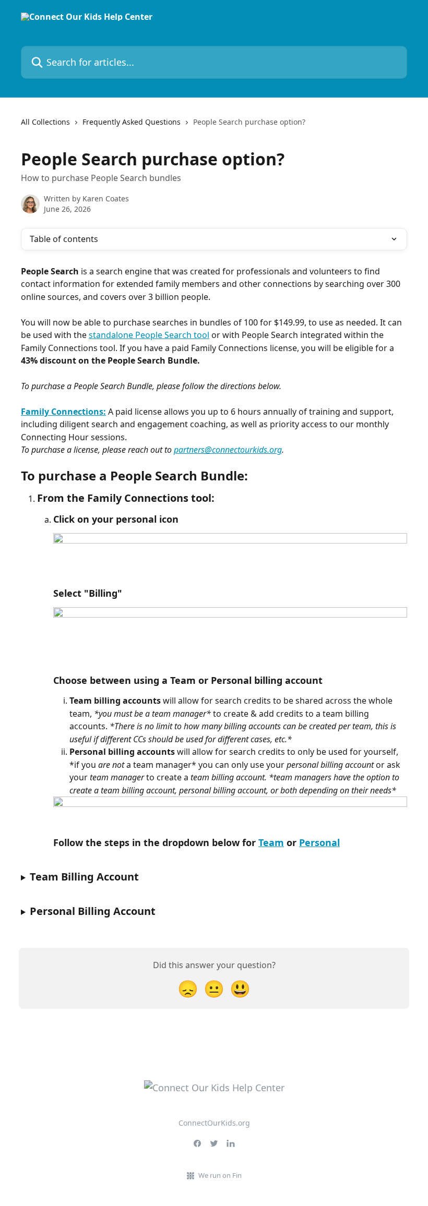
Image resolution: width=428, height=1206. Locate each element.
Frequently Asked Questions (131, 122)
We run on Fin (220, 1175)
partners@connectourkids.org (228, 449)
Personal (319, 842)
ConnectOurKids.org (214, 1123)
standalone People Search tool (149, 335)
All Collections (45, 122)
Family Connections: (63, 411)
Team (271, 842)
